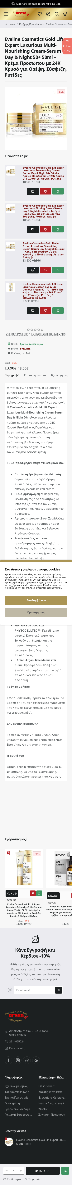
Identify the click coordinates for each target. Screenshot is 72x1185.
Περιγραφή (12, 375)
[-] (6, 1170)
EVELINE (25, 348)
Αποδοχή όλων (36, 600)
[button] (33, 191)
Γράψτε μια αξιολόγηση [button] (48, 334)
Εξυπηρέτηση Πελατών (53, 1078)
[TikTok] (27, 1060)
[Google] (36, 1060)
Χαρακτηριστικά (35, 375)
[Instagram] (18, 1060)
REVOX (52, 902)
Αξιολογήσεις (59, 375)
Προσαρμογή (36, 612)
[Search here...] (56, 14)
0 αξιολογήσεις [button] (17, 334)
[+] (20, 1170)
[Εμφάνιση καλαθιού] (65, 14)
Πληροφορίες (13, 1078)
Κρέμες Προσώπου (30, 24)
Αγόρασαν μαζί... (17, 839)
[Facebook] (8, 1060)
